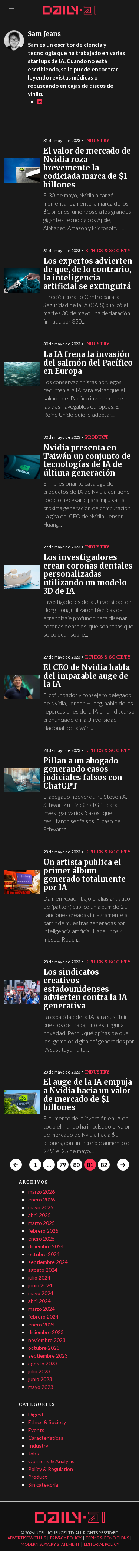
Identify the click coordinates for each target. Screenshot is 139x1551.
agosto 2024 (42, 1270)
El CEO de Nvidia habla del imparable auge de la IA (86, 676)
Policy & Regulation (50, 1469)
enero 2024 (41, 1324)
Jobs (33, 1453)
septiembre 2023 (48, 1355)
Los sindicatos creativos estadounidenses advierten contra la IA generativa (85, 989)
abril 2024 (39, 1301)
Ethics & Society (107, 250)
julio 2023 (39, 1371)
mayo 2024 (40, 1293)
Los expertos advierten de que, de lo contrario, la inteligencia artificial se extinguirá (87, 274)
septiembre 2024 (48, 1262)
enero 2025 (41, 1238)
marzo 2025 (41, 1223)
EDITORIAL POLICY (101, 1544)
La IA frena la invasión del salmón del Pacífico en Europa (88, 363)
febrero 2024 (43, 1316)
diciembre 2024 (46, 1246)
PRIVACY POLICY (66, 1537)
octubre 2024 (44, 1254)
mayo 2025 (40, 1207)
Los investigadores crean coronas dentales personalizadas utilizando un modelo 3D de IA (88, 574)
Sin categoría (43, 1484)
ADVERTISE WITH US (26, 1537)
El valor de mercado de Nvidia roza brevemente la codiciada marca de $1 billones (87, 168)
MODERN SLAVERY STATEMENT (50, 1544)
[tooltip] (39, 102)
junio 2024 (40, 1285)
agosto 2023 (42, 1363)
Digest (36, 1414)
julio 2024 (39, 1277)
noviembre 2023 (47, 1340)
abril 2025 (39, 1215)
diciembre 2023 (46, 1332)
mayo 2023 (40, 1387)
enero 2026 (41, 1199)
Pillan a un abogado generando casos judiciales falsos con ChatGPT (82, 774)
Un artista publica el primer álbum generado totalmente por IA (84, 875)
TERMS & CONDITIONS (107, 1537)
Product (97, 437)
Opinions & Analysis (51, 1461)
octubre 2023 (44, 1348)
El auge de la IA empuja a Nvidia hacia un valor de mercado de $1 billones (87, 1095)
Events (36, 1430)
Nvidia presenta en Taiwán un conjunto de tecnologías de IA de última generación (87, 460)
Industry (97, 140)
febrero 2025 (43, 1230)
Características (45, 1438)
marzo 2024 (41, 1309)
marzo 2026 (41, 1191)
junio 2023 (40, 1379)
